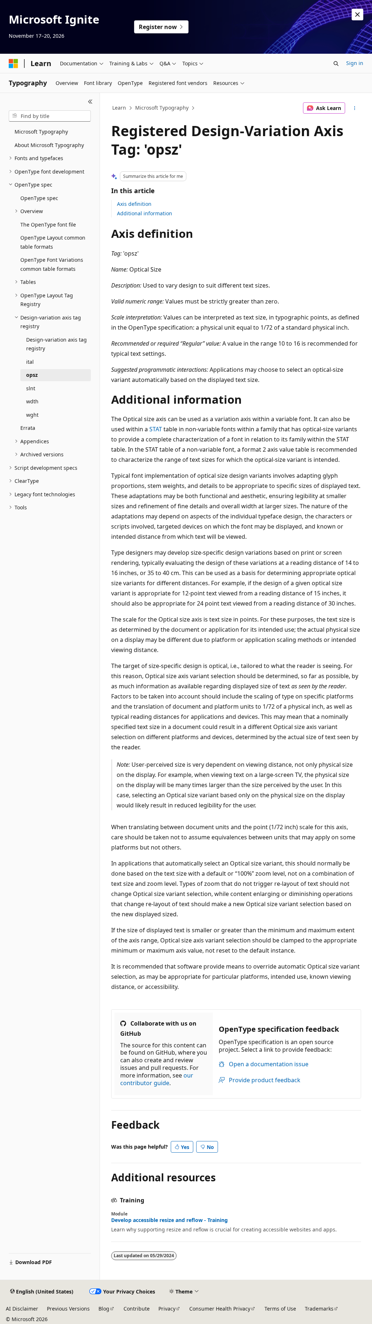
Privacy (166, 1308)
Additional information (144, 213)
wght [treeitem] (32, 414)
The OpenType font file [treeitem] (48, 224)
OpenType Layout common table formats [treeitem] (52, 242)
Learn (119, 107)
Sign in (354, 63)
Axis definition (134, 203)
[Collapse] (90, 101)
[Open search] (336, 63)
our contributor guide (156, 1079)
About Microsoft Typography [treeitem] (49, 145)
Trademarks (319, 1308)
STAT (155, 429)
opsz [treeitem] (32, 374)
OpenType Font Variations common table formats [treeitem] (51, 264)
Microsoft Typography (162, 107)
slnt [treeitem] (30, 388)
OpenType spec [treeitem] (39, 198)
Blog (103, 1308)
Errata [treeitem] (27, 427)
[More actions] (354, 108)
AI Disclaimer (22, 1308)
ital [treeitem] (30, 361)
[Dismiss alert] (357, 14)
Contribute (137, 1308)
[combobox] (50, 116)
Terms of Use (280, 1308)
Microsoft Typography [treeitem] (41, 131)
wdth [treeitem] (32, 401)
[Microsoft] (13, 63)
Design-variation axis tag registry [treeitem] (56, 344)
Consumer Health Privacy (219, 1308)
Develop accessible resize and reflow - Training (169, 1220)
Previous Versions (68, 1308)
